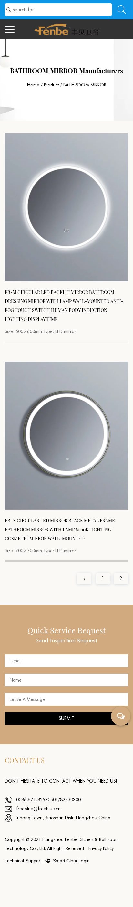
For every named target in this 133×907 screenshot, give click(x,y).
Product (51, 84)
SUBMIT (67, 718)
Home (33, 84)
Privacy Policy (101, 848)
